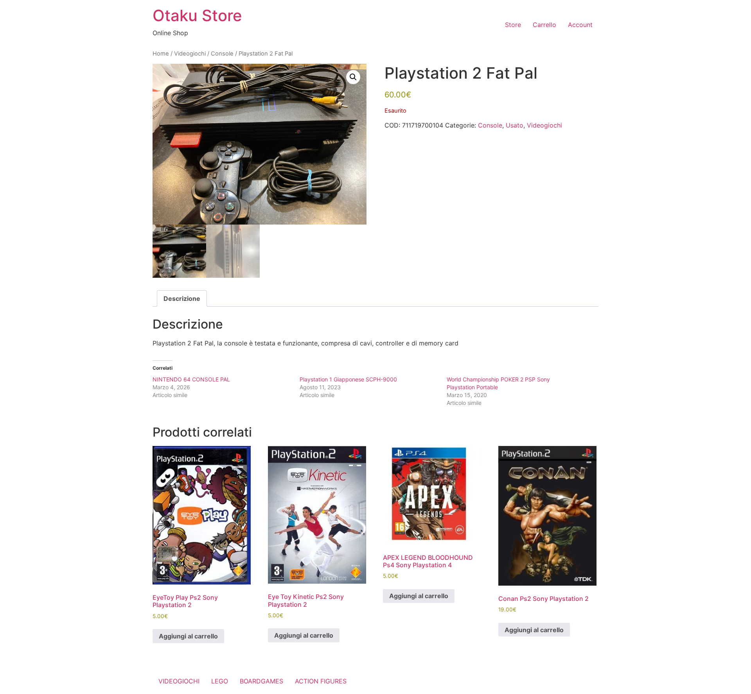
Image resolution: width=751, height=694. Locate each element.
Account (580, 25)
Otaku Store (197, 15)
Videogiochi (190, 53)
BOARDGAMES (261, 681)
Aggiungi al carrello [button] (188, 636)
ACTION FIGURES (321, 681)
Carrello (544, 25)
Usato (514, 125)
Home (161, 53)
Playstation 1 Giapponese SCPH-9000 (348, 379)
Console (222, 53)
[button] (353, 77)
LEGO (219, 681)
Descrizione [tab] (181, 298)
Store (513, 25)
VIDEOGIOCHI (178, 681)
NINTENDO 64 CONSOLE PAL (191, 379)
